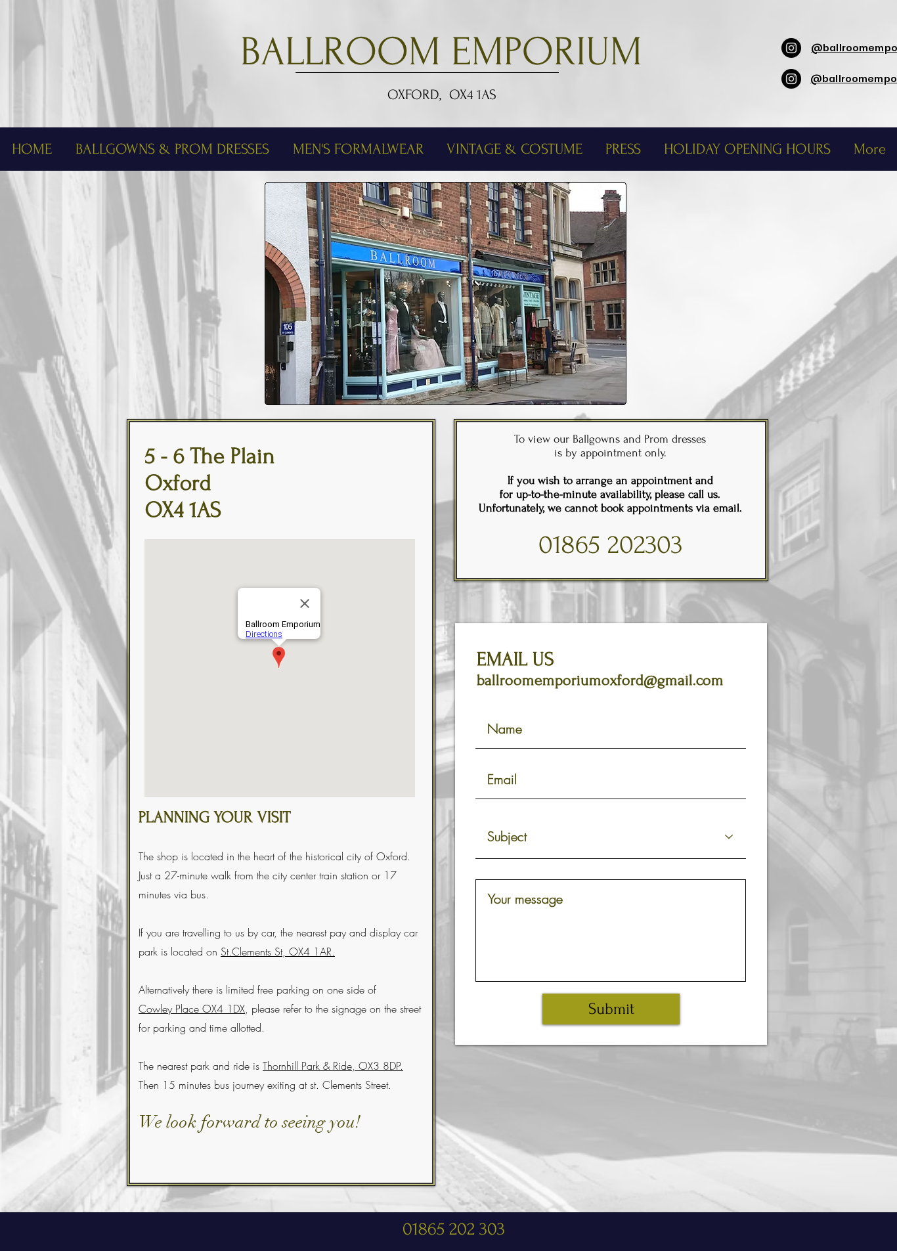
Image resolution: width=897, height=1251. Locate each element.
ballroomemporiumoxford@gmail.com (600, 680)
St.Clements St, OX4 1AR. (278, 951)
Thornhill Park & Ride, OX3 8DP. (333, 1066)
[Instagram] (791, 48)
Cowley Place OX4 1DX (192, 1008)
